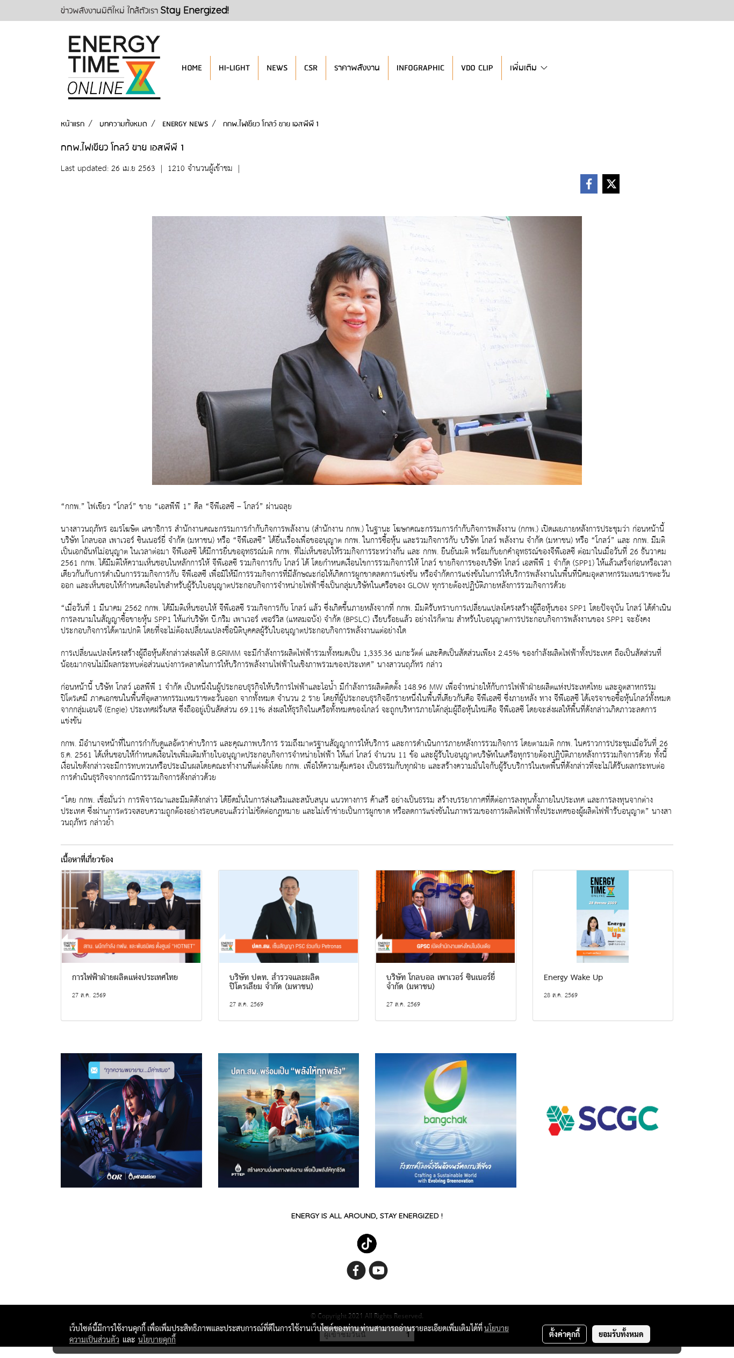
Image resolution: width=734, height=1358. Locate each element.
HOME (192, 68)
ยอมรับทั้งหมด (621, 1334)
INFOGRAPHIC (420, 68)
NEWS (277, 68)
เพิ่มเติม (524, 68)
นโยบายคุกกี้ (157, 1339)
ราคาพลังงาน (357, 68)
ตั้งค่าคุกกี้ (564, 1334)
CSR (311, 68)
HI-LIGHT (234, 68)
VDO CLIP (477, 68)
